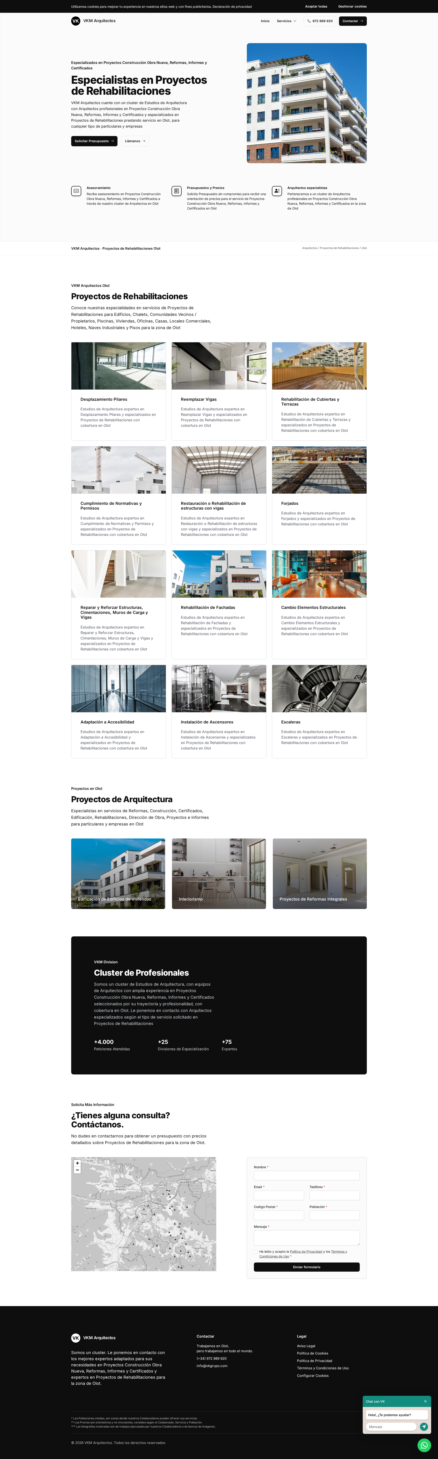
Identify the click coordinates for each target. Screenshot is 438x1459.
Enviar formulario (307, 1267)
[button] (144, 1214)
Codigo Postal (266, 1207)
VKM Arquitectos (98, 20)
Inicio (265, 21)
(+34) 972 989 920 (212, 1358)
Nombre (261, 1167)
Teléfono (317, 1187)
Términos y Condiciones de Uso (323, 1368)
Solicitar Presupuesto (92, 141)
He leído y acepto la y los (303, 1253)
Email (259, 1187)
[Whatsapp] (424, 1445)
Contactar (350, 21)
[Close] (425, 1401)
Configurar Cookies (313, 1375)
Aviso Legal (306, 1346)
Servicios (284, 21)
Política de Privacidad (306, 1251)
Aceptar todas (316, 6)
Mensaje (261, 1226)
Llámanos (132, 141)
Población (318, 1207)
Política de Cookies (312, 1353)
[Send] (424, 1427)
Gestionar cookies (352, 6)
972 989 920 (323, 21)
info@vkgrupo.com (212, 1366)
